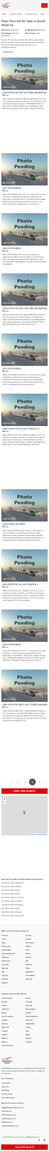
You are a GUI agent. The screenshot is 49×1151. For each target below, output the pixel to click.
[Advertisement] (24, 750)
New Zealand (31, 1009)
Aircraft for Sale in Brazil (11, 890)
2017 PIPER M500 (12, 188)
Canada (5, 1031)
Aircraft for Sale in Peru (10, 908)
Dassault (5, 964)
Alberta (4, 1038)
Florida (4, 1002)
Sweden (29, 1042)
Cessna (5, 935)
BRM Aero (30, 972)
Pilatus (28, 946)
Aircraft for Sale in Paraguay (12, 905)
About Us (5, 1087)
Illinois (4, 1013)
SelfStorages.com (9, 1118)
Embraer (5, 979)
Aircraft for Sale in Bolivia (11, 886)
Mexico (5, 1042)
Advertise (5, 1090)
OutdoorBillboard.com (10, 1126)
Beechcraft (6, 946)
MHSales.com (7, 1122)
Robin (28, 968)
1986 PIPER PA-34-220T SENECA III (21, 429)
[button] (24, 813)
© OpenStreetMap (41, 834)
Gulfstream (6, 961)
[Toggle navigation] (44, 5)
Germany (29, 1020)
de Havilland (30, 975)
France (28, 1027)
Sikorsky (29, 979)
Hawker (5, 983)
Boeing (28, 939)
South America (7, 1045)
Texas (4, 1005)
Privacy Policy (7, 1094)
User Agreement (8, 1098)
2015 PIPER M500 (12, 644)
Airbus (28, 954)
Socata (28, 935)
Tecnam (5, 975)
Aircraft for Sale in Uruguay (12, 912)
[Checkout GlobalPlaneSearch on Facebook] (39, 1140)
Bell (3, 972)
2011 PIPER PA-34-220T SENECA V (20, 584)
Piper (4, 943)
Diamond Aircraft (8, 954)
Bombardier (6, 950)
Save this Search (24, 1147)
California (5, 1009)
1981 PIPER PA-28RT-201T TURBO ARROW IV (26, 704)
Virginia (4, 1020)
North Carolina (7, 1016)
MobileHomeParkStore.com (12, 1108)
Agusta (28, 957)
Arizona (5, 1024)
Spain (28, 1035)
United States (7, 998)
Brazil (28, 998)
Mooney (5, 968)
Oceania (29, 1002)
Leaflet (32, 834)
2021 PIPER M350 (12, 368)
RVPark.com (6, 1111)
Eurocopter (30, 943)
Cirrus (4, 939)
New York (5, 1027)
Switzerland (30, 1024)
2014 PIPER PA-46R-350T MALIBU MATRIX (25, 92)
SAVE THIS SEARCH (24, 791)
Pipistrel (29, 964)
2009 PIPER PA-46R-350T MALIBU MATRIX (25, 308)
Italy (27, 1031)
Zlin (27, 961)
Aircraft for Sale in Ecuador (12, 901)
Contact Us (6, 1083)
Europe (28, 1013)
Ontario (5, 1035)
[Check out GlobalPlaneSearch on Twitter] (44, 1140)
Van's (28, 950)
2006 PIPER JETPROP (14, 524)
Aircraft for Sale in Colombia (12, 897)
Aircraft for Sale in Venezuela (13, 916)
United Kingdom (32, 1016)
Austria (28, 1038)
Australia (29, 1005)
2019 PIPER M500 (12, 248)
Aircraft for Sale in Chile (11, 894)
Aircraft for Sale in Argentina (12, 883)
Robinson (5, 957)
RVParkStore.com (9, 1115)
